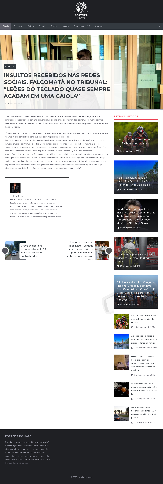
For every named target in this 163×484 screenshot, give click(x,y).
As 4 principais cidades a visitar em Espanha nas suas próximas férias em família (134, 181)
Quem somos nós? (82, 26)
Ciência (6, 26)
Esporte (42, 26)
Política (54, 26)
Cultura (31, 26)
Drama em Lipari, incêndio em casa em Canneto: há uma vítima (135, 258)
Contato (99, 26)
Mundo (66, 26)
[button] (159, 26)
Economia (18, 26)
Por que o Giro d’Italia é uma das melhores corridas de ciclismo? (134, 143)
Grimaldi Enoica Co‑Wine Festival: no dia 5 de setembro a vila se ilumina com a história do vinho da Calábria (143, 363)
